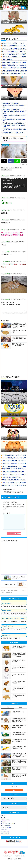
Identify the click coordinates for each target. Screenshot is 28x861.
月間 (7, 707)
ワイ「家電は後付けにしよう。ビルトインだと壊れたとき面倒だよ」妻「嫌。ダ (14, 455)
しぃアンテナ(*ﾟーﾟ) (6, 825)
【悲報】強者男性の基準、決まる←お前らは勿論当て (14, 126)
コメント (6, 513)
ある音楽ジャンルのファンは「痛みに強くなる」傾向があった (14, 485)
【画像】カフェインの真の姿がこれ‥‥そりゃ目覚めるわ (14, 463)
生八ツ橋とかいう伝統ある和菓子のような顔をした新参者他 (14, 46)
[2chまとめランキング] (10, 841)
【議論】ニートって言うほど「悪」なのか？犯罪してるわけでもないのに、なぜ (14, 68)
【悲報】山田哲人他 (7, 59)
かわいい (17, 167)
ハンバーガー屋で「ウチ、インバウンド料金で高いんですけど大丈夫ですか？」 (14, 54)
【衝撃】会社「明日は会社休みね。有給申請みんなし (14, 112)
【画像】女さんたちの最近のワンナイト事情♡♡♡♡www (13, 472)
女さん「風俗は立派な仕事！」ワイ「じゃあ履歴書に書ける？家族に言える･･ (14, 458)
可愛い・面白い (4, 167)
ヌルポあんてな (5, 831)
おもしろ (11, 167)
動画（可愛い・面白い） (6, 169)
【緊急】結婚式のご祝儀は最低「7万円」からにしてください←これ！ (14, 461)
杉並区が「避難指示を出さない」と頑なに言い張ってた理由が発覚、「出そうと (14, 65)
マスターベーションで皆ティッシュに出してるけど (14, 106)
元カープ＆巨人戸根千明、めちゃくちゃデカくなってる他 (14, 51)
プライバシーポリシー (20, 856)
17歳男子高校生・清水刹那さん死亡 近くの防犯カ (14, 129)
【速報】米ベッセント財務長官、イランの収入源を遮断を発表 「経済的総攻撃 (14, 57)
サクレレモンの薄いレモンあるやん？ (11, 477)
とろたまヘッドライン (6, 827)
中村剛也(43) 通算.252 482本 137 (11, 103)
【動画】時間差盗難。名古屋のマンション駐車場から (14, 120)
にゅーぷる (4, 829)
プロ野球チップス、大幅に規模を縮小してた (13, 123)
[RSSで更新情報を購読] (14, 790)
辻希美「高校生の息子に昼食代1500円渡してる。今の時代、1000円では (14, 73)
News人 (3, 817)
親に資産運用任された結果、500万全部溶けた (13, 469)
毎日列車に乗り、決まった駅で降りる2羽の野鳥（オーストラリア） (14, 480)
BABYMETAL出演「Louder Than (11, 109)
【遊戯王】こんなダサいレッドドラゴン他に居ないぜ (14, 116)
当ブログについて (7, 856)
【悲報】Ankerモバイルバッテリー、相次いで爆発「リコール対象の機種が (14, 70)
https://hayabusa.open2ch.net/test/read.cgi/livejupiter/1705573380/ (14, 312)
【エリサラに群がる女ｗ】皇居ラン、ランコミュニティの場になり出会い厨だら (14, 466)
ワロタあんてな (5, 833)
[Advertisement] (14, 362)
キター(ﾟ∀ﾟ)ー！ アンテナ (8, 823)
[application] (14, 185)
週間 (20, 707)
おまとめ (3, 821)
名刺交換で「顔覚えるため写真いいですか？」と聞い (14, 133)
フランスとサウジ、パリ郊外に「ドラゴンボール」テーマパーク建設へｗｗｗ (13, 43)
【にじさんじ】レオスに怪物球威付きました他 (13, 48)
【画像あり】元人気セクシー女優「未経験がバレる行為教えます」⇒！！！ (14, 474)
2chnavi (3, 815)
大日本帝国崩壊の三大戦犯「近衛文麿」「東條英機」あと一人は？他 (14, 62)
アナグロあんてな (5, 819)
